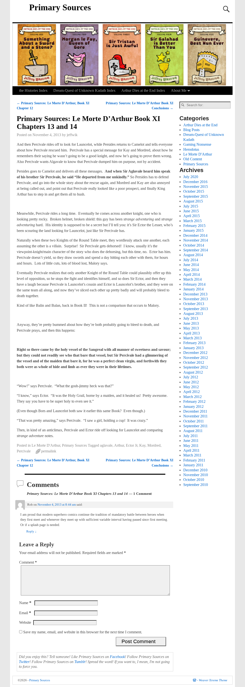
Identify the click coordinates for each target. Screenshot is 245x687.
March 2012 (192, 397)
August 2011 (193, 431)
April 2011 (191, 450)
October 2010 (193, 480)
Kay (142, 445)
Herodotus (191, 149)
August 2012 (193, 372)
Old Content (192, 159)
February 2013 (194, 343)
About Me (178, 90)
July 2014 (190, 260)
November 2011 (195, 416)
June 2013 (191, 323)
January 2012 (193, 406)
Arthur (119, 445)
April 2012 (191, 392)
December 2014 (195, 235)
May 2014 (191, 270)
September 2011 (195, 426)
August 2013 (193, 314)
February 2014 (194, 284)
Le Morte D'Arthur (46, 445)
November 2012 (195, 358)
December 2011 (195, 411)
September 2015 (195, 196)
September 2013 (195, 309)
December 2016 (195, 182)
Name (25, 603)
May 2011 (191, 446)
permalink (48, 451)
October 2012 (193, 362)
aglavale (106, 445)
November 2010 (195, 475)
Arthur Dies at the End (200, 125)
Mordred (154, 445)
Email (25, 613)
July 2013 (190, 318)
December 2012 (195, 353)
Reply (31, 531)
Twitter (24, 662)
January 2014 (193, 289)
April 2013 (191, 333)
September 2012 (195, 367)
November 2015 (195, 187)
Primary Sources (60, 7)
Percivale (24, 451)
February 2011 (194, 460)
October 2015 (193, 191)
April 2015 (191, 216)
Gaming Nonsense (197, 144)
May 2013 (191, 328)
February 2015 (194, 226)
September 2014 (195, 250)
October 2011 (193, 421)
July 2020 (190, 177)
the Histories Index (33, 90)
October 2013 (193, 304)
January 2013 (193, 348)
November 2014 (195, 240)
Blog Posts (191, 130)
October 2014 (193, 245)
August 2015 (193, 201)
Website (25, 622)
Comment (28, 562)
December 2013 (195, 294)
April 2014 (191, 274)
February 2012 (194, 401)
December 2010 (195, 470)
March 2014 (192, 279)
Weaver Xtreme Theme (213, 680)
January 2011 (193, 465)
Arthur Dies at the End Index (143, 90)
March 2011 (192, 455)
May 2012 (191, 387)
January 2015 (193, 230)
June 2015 (191, 211)
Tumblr (79, 662)
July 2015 (190, 206)
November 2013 (195, 299)
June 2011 (191, 441)
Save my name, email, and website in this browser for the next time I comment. (82, 632)
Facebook (117, 657)
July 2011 (190, 436)
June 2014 (191, 265)
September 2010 (195, 485)
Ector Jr (131, 445)
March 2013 (192, 338)
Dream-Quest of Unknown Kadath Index (84, 90)
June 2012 (191, 382)
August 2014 (193, 255)
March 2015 (192, 221)
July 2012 (190, 377)
